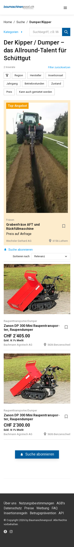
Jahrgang (12, 83)
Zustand (56, 83)
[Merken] (64, 226)
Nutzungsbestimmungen (36, 503)
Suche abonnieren (20, 249)
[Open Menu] (65, 7)
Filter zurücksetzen (59, 67)
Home (8, 22)
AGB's (61, 503)
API (61, 513)
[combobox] (34, 256)
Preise (29, 508)
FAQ (55, 508)
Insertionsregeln (15, 513)
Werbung (42, 508)
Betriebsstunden (34, 83)
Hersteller (35, 75)
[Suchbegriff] (66, 32)
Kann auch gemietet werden (35, 91)
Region (19, 75)
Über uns (10, 503)
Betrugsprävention (43, 513)
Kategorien (11, 32)
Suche (20, 22)
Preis (9, 91)
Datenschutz (13, 508)
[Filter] (7, 75)
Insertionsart (55, 75)
